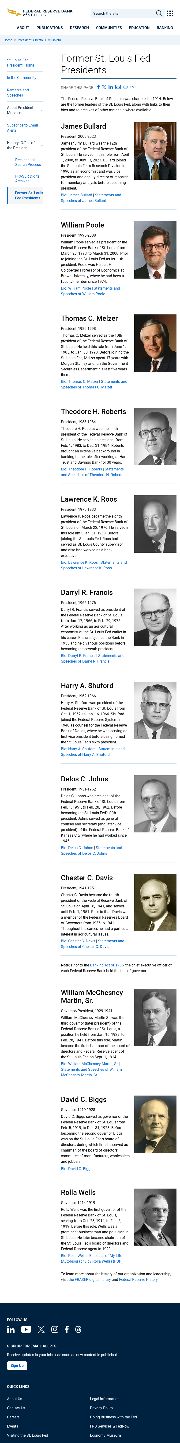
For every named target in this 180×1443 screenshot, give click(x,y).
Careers (13, 1417)
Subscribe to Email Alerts (22, 128)
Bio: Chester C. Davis (78, 941)
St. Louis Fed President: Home (20, 62)
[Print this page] (125, 87)
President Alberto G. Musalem (39, 40)
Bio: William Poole (76, 288)
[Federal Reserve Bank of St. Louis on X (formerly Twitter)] (41, 1331)
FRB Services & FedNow (109, 1426)
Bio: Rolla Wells (73, 1255)
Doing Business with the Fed (113, 1417)
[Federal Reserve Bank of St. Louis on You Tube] (26, 1331)
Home (8, 40)
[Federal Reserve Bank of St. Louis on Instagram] (54, 1331)
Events (12, 1426)
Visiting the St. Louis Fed (27, 1435)
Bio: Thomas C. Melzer (79, 381)
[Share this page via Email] (118, 87)
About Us (14, 1399)
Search (159, 13)
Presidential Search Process (28, 162)
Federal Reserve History (138, 1279)
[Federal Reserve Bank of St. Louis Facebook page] (67, 1331)
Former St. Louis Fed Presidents (29, 195)
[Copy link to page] (133, 87)
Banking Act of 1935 (107, 965)
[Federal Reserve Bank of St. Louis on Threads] (78, 1331)
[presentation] (23, 27)
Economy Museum (105, 1435)
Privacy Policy (101, 1408)
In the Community (21, 77)
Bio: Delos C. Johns (77, 848)
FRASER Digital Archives (28, 178)
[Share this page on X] (104, 87)
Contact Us (16, 1408)
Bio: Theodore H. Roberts (81, 469)
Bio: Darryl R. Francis (78, 655)
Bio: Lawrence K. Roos (79, 562)
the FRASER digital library (90, 1279)
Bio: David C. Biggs (76, 1169)
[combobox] (122, 13)
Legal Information (105, 1399)
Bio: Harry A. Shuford (78, 749)
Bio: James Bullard (76, 195)
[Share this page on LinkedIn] (110, 87)
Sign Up (17, 1365)
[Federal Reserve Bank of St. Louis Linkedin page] (11, 1331)
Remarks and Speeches (18, 92)
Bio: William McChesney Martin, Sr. (89, 1064)
